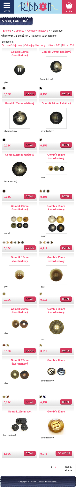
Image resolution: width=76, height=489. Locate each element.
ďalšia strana (68, 468)
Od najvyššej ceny (35, 45)
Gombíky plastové (37, 30)
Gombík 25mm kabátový (19, 103)
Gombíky (19, 30)
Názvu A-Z (54, 45)
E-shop (7, 30)
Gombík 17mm (56, 360)
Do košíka (63, 453)
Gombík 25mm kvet (19, 411)
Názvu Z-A (68, 45)
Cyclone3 (53, 482)
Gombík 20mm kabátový (56, 51)
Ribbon (33, 482)
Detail (30, 93)
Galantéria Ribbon (38, 8)
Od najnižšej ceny (12, 45)
